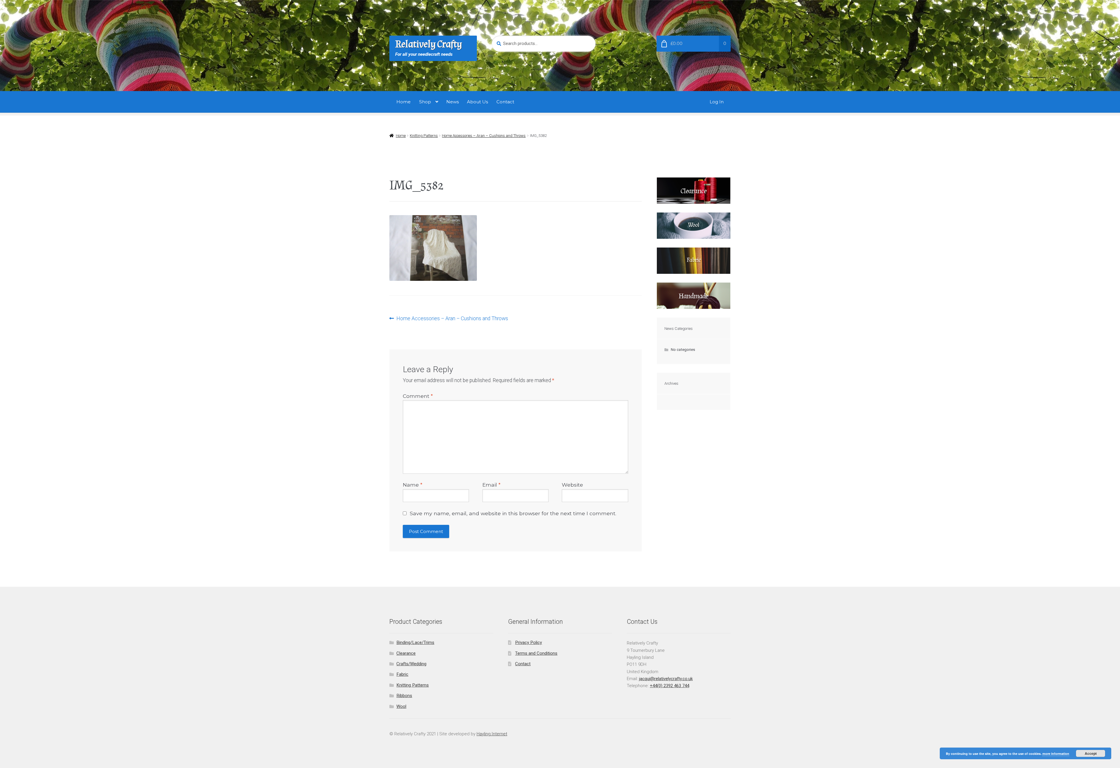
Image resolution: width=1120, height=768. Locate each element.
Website (572, 485)
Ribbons (404, 695)
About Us (477, 102)
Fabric (402, 674)
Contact (505, 102)
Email (491, 485)
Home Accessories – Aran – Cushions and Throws (484, 135)
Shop (425, 102)
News (452, 102)
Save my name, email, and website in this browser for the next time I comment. (513, 513)
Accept (1091, 753)
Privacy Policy (528, 642)
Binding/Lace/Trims (415, 642)
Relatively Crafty (428, 44)
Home (403, 102)
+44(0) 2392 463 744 (669, 685)
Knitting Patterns (424, 135)
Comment (418, 396)
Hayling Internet (492, 733)
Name (412, 485)
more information (1055, 753)
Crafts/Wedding (411, 663)
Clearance (406, 653)
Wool (401, 706)
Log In (717, 102)
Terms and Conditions (536, 653)
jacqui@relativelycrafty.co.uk (666, 678)
